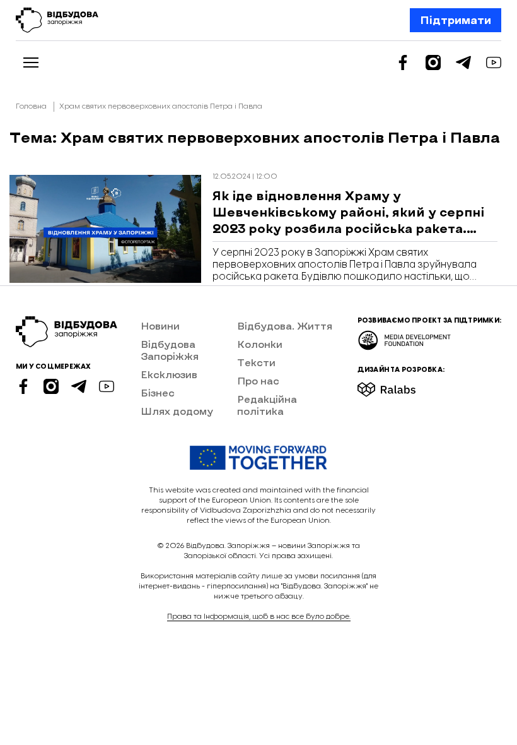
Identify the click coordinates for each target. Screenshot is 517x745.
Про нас (258, 380)
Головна (31, 106)
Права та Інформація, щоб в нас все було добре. (259, 616)
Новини (160, 325)
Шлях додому (177, 411)
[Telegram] (463, 62)
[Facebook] (402, 62)
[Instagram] (433, 62)
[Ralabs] (401, 385)
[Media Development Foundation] (404, 336)
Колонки (259, 344)
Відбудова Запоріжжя (170, 350)
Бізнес (158, 392)
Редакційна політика (267, 405)
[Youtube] (493, 62)
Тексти (256, 362)
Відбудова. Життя (284, 325)
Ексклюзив (169, 374)
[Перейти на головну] (57, 20)
